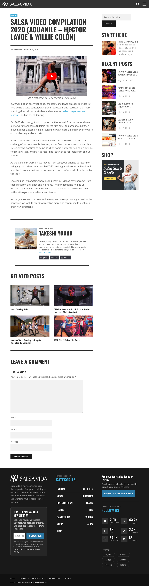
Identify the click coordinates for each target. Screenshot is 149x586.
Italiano (123, 565)
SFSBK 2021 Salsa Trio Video (67, 340)
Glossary (87, 496)
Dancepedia (63, 517)
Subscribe (35, 535)
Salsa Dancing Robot (19, 309)
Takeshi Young (16, 49)
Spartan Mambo (45, 252)
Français (108, 565)
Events (61, 489)
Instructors (64, 503)
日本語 (108, 560)
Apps (90, 524)
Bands (60, 510)
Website (14, 441)
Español (123, 554)
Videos (14, 15)
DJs (91, 510)
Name (13, 417)
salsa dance (39, 492)
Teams (89, 503)
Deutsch (123, 560)
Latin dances (27, 495)
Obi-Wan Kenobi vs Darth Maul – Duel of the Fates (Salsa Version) (72, 310)
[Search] (137, 4)
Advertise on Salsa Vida (118, 493)
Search (108, 23)
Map (59, 531)
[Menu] (144, 4)
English (108, 554)
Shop (60, 524)
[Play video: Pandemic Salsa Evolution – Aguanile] (51, 76)
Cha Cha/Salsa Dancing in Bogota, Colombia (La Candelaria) (25, 341)
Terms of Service (21, 549)
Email (13, 429)
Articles (88, 489)
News (60, 496)
